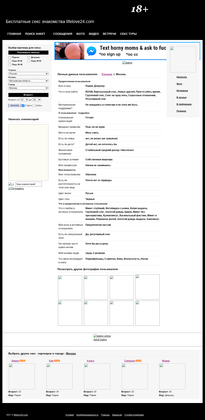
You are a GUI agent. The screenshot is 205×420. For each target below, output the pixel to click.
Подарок (181, 111)
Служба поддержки (134, 415)
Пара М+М (36, 61)
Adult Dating (100, 339)
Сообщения (62, 33)
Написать (182, 77)
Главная (14, 33)
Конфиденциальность (87, 415)
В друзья (181, 97)
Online (39, 105)
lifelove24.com (21, 415)
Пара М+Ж (17, 61)
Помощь (105, 415)
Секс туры (128, 33)
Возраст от (13, 100)
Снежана (129, 360)
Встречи (109, 33)
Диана (15, 360)
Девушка (35, 57)
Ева (51, 360)
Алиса (90, 360)
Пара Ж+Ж (17, 64)
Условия (69, 415)
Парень (15, 57)
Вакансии (117, 415)
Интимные (182, 90)
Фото (80, 33)
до (30, 100)
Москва (71, 353)
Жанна (166, 360)
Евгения (107, 74)
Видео (94, 33)
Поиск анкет (35, 33)
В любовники (184, 104)
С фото (28, 105)
